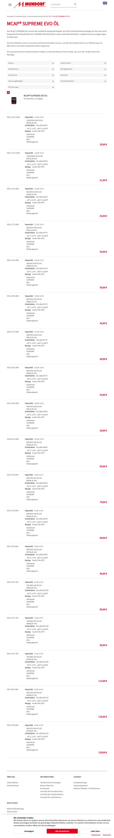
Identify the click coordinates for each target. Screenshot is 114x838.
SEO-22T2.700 (12, 618)
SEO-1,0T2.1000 (13, 117)
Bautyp (28, 131)
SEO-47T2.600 (12, 725)
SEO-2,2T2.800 (13, 188)
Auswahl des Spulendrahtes (51, 794)
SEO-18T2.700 (12, 582)
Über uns (11, 777)
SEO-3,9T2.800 (13, 296)
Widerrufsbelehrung (15, 808)
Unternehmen (12, 782)
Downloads (44, 788)
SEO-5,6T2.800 (13, 367)
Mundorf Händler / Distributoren (87, 788)
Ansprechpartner (81, 785)
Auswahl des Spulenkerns (51, 797)
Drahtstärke (30, 125)
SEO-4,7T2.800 (13, 331)
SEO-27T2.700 (12, 653)
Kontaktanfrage (80, 782)
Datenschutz (12, 811)
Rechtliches (12, 803)
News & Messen (47, 785)
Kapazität (29, 117)
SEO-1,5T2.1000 (13, 153)
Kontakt (77, 777)
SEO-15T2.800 (12, 546)
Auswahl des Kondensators (51, 791)
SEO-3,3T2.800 (13, 260)
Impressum (107, 835)
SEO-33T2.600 (12, 689)
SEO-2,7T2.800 (13, 224)
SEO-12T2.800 (12, 510)
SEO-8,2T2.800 (13, 439)
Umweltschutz (13, 785)
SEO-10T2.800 (12, 474)
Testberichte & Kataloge (50, 782)
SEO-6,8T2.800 (13, 403)
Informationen (47, 777)
